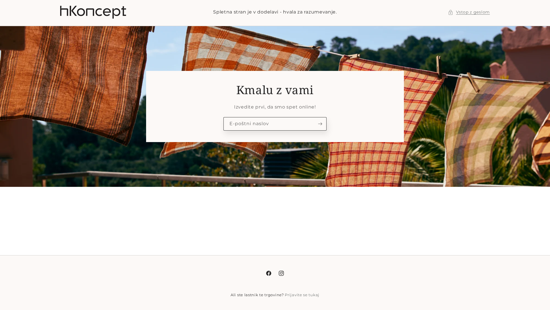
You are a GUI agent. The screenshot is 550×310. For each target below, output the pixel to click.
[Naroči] (320, 124)
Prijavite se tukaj (302, 294)
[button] (469, 12)
